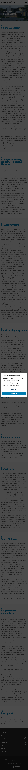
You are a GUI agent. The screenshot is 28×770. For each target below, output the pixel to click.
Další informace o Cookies (12, 385)
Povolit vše (14, 393)
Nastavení (14, 389)
